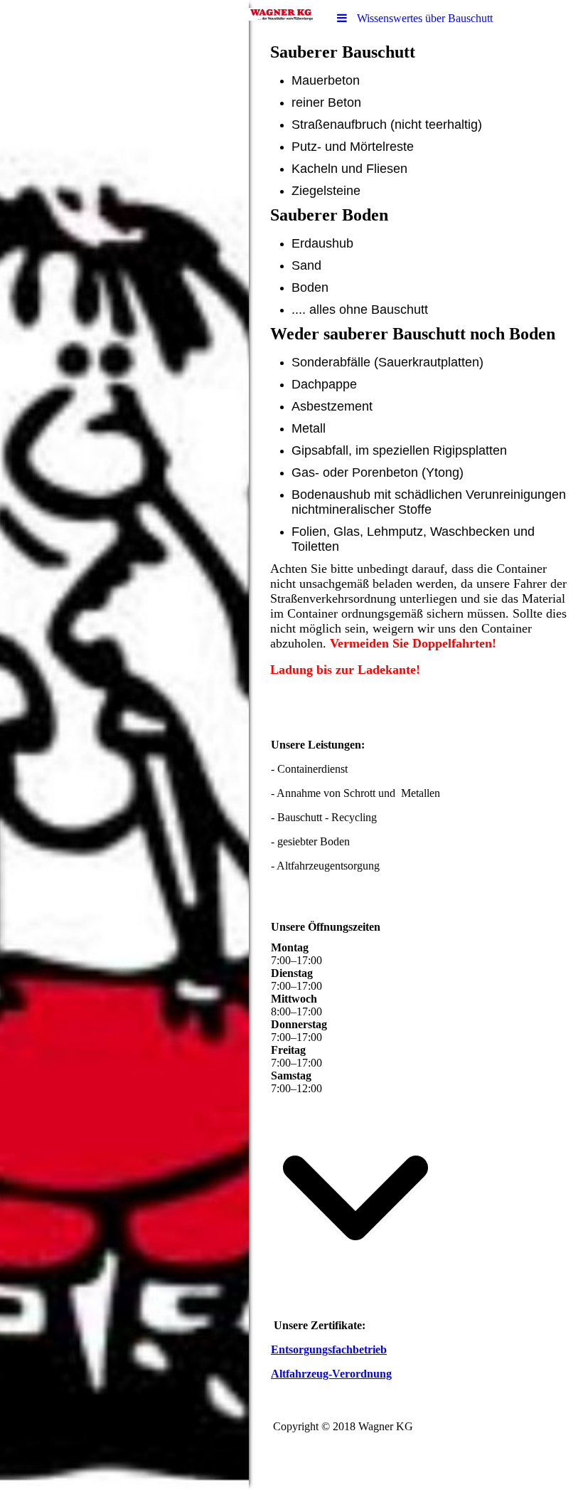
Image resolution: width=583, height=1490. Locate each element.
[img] (124, 745)
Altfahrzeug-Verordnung (331, 1374)
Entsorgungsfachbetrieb (329, 1349)
